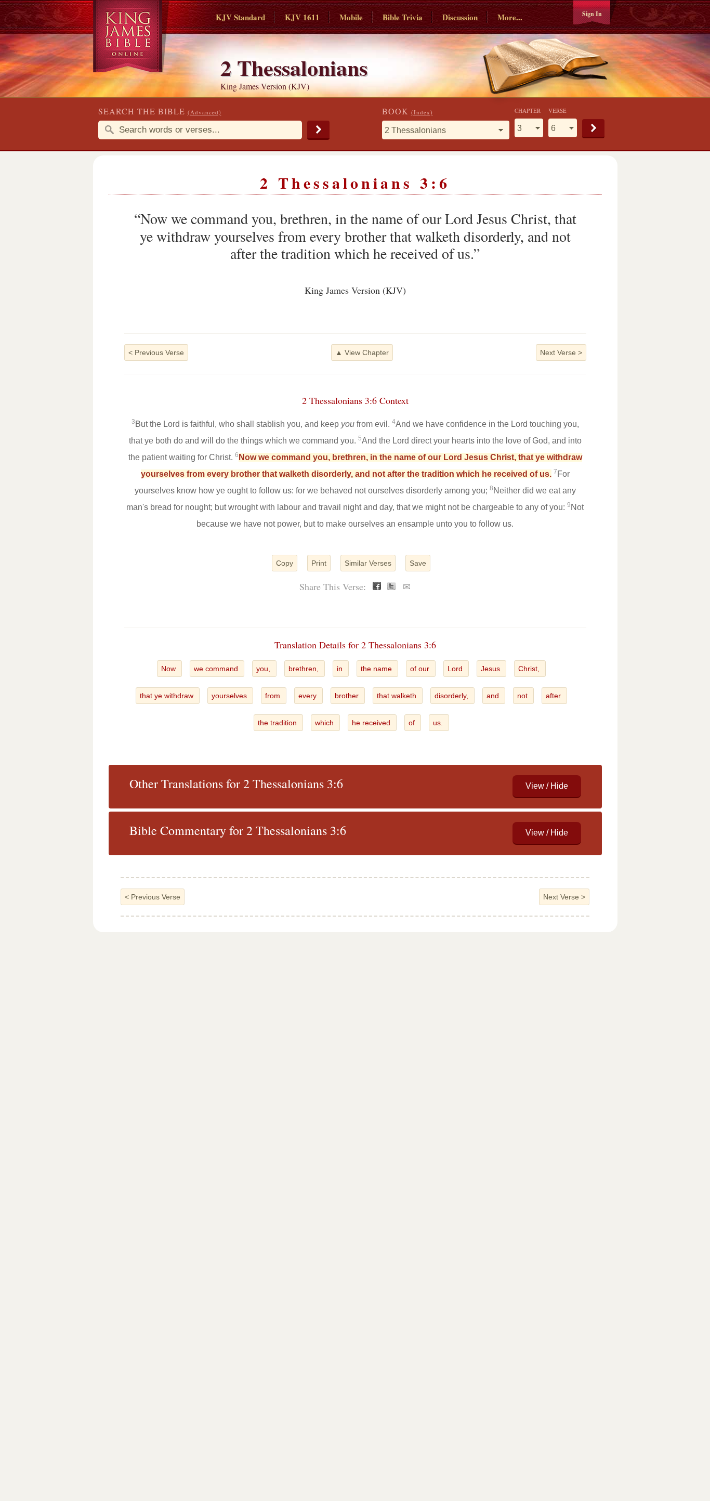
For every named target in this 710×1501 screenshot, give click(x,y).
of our (420, 668)
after (554, 695)
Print (318, 563)
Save (418, 563)
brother (348, 695)
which (325, 723)
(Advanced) (204, 112)
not (523, 695)
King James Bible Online (131, 36)
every (308, 695)
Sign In (592, 13)
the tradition (278, 723)
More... (509, 17)
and (494, 695)
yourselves (230, 695)
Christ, (530, 668)
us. (439, 723)
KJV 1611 (302, 17)
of (413, 723)
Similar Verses (368, 563)
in (341, 668)
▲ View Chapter (362, 352)
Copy (284, 563)
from (273, 695)
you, (264, 668)
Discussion (460, 17)
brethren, (304, 668)
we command (217, 668)
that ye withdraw (167, 695)
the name (377, 668)
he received (372, 723)
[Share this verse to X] (391, 587)
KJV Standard (240, 17)
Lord (456, 668)
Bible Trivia (403, 17)
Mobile (351, 17)
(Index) (422, 112)
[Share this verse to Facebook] (377, 587)
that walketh (397, 695)
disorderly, (452, 695)
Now (169, 668)
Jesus (491, 668)
